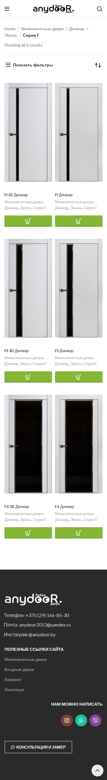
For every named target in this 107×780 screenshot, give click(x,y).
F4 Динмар (64, 506)
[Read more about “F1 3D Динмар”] (28, 221)
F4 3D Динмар (16, 506)
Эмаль (11, 35)
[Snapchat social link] (95, 720)
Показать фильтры (33, 64)
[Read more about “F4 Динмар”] (79, 532)
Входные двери (19, 669)
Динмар (77, 28)
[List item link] (52, 615)
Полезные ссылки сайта (34, 649)
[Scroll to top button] (97, 770)
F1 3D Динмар (16, 194)
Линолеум (14, 689)
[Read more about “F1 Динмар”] (79, 221)
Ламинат (12, 679)
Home (10, 28)
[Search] (100, 9)
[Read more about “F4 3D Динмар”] (28, 532)
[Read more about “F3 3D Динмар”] (28, 377)
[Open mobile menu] (6, 9)
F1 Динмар (64, 194)
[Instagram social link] (67, 720)
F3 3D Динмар (16, 350)
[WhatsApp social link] (81, 720)
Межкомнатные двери (42, 28)
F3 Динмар (64, 350)
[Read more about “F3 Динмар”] (79, 377)
